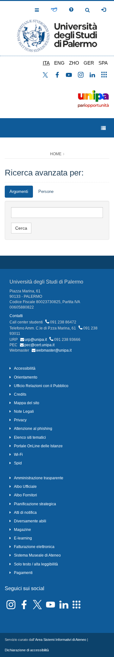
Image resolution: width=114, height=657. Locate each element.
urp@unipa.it (36, 339)
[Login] (103, 9)
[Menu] (103, 128)
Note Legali (24, 411)
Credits (20, 394)
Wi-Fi (18, 454)
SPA (103, 63)
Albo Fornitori (25, 495)
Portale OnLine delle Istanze (38, 446)
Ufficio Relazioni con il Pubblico (41, 386)
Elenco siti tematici (30, 437)
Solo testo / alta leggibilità (36, 564)
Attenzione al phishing (33, 428)
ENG (59, 63)
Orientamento (25, 377)
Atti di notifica (25, 512)
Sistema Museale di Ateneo (37, 555)
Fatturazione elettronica (34, 547)
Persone (46, 191)
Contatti (16, 316)
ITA (46, 63)
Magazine (22, 529)
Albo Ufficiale (25, 486)
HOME (55, 154)
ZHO (74, 63)
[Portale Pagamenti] (54, 9)
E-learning (23, 538)
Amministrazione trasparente (38, 478)
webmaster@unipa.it (54, 350)
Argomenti (19, 191)
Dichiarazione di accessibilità (27, 650)
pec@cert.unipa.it (39, 345)
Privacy (20, 420)
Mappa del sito (26, 403)
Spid (18, 463)
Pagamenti (23, 573)
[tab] (19, 192)
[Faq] (71, 9)
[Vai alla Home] (57, 28)
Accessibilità (24, 368)
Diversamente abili (30, 521)
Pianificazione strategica (35, 504)
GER (89, 63)
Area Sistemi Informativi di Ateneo (60, 639)
